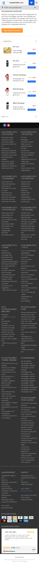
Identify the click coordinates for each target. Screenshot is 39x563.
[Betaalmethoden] (4, 517)
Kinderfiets (5, 315)
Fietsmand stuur (7, 195)
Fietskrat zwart (26, 182)
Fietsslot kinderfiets (27, 155)
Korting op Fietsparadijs (9, 264)
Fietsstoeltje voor (7, 215)
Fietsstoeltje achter (8, 213)
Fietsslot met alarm (27, 142)
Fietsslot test (25, 151)
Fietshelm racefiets (27, 224)
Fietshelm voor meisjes (28, 219)
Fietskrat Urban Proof (28, 199)
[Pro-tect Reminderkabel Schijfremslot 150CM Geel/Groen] (7, 49)
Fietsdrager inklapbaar (28, 381)
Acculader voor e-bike (28, 325)
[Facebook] (4, 125)
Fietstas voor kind (7, 330)
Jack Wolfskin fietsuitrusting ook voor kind (9, 387)
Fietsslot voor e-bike (27, 315)
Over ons (4, 480)
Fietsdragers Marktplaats (29, 387)
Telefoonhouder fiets (8, 275)
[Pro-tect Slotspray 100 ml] (7, 63)
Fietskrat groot (26, 197)
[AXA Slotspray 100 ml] (7, 91)
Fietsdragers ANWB (27, 385)
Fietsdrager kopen (27, 392)
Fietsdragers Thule (27, 383)
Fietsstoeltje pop (7, 217)
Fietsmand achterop (8, 199)
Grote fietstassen (7, 157)
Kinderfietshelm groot (28, 226)
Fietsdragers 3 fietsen (28, 376)
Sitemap (4, 497)
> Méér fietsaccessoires (9, 290)
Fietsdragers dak (26, 372)
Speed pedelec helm (27, 215)
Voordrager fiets (7, 255)
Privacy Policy (6, 486)
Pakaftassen (6, 148)
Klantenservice (6, 495)
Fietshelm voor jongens (28, 222)
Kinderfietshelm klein (27, 228)
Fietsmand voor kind (8, 334)
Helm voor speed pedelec (29, 323)
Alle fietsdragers (26, 361)
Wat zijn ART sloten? (27, 458)
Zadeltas (4, 159)
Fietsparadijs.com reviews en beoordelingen (26, 299)
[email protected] (26, 491)
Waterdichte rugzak (8, 161)
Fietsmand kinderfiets (8, 184)
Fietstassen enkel (7, 140)
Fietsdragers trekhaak (28, 365)
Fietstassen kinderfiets (9, 153)
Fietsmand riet (6, 186)
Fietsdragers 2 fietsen (28, 374)
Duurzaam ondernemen (9, 502)
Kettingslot (24, 140)
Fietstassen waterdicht (9, 151)
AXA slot (23, 148)
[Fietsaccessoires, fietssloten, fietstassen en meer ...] (16, 2)
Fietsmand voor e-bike (28, 317)
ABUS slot (24, 157)
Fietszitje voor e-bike (27, 319)
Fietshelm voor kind (8, 325)
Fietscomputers (7, 394)
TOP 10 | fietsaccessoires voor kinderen (28, 266)
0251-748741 (6, 506)
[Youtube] (8, 125)
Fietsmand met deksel (9, 201)
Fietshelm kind (25, 213)
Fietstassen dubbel (8, 142)
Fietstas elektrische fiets (29, 312)
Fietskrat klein (25, 193)
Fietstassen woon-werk (9, 155)
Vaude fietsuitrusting (8, 392)
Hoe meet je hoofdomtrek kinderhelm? (25, 449)
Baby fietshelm (26, 217)
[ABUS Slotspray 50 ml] (7, 106)
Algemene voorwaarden (9, 482)
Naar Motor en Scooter (12, 30)
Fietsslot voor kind (7, 332)
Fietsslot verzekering (27, 153)
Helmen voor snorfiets (28, 235)
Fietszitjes (5, 323)
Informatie (32, 53)
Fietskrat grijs (25, 201)
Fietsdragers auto (26, 363)
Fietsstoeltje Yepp (7, 226)
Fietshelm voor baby (8, 328)
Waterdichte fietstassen (9, 166)
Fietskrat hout (25, 184)
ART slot (23, 137)
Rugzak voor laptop (8, 164)
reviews (24, 561)
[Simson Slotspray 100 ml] (7, 77)
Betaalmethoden (7, 489)
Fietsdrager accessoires (28, 389)
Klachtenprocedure (8, 500)
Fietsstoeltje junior (8, 235)
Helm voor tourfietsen (9, 396)
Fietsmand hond (7, 182)
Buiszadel (5, 233)
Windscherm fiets (7, 257)
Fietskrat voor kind (8, 336)
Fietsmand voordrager (9, 197)
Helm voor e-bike (26, 321)
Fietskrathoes (25, 186)
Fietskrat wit (25, 195)
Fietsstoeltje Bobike (8, 224)
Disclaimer (5, 484)
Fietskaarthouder (7, 259)
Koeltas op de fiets (8, 168)
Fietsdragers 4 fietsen (28, 379)
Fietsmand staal (7, 193)
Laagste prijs (7, 41)
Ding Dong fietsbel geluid (10, 262)
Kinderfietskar (6, 321)
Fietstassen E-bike (7, 137)
